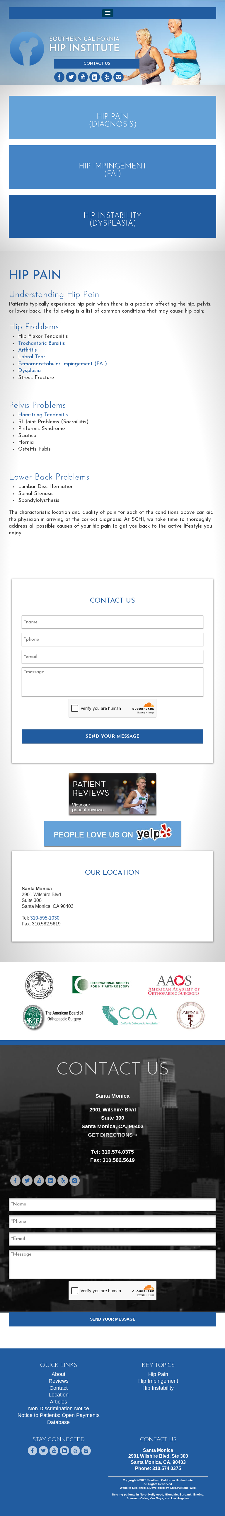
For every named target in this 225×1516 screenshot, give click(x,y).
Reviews (59, 1381)
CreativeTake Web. (183, 1487)
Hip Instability (158, 1388)
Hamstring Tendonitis (43, 415)
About (58, 1374)
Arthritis (27, 350)
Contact (59, 1388)
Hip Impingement (158, 1381)
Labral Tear (31, 357)
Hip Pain (158, 1374)
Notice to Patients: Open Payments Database (59, 1418)
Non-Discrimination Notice (58, 1408)
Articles (58, 1402)
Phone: (158, 1468)
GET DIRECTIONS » (112, 1135)
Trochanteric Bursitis (41, 343)
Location (59, 1395)
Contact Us (96, 64)
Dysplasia (29, 371)
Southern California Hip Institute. (170, 1480)
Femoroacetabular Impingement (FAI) (62, 364)
